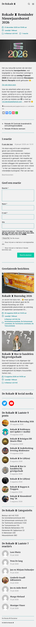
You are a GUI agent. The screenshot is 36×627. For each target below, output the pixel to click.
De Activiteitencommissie (11, 518)
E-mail (4, 213)
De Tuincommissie (9, 525)
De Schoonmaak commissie (12, 520)
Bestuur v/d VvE (11, 33)
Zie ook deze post (9, 85)
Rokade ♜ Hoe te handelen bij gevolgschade (18, 355)
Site (3, 222)
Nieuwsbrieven (7, 535)
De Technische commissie (22, 324)
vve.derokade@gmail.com (12, 102)
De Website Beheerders (11, 528)
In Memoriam (7, 533)
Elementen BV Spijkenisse (12, 530)
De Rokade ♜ (9, 4)
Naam (4, 204)
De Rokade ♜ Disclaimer (9, 618)
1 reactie (25, 33)
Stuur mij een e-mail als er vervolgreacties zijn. (18, 243)
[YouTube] (11, 403)
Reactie (5, 188)
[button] (29, 4)
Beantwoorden (7, 175)
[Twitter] (4, 403)
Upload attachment (18, 232)
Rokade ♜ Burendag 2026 (17, 296)
